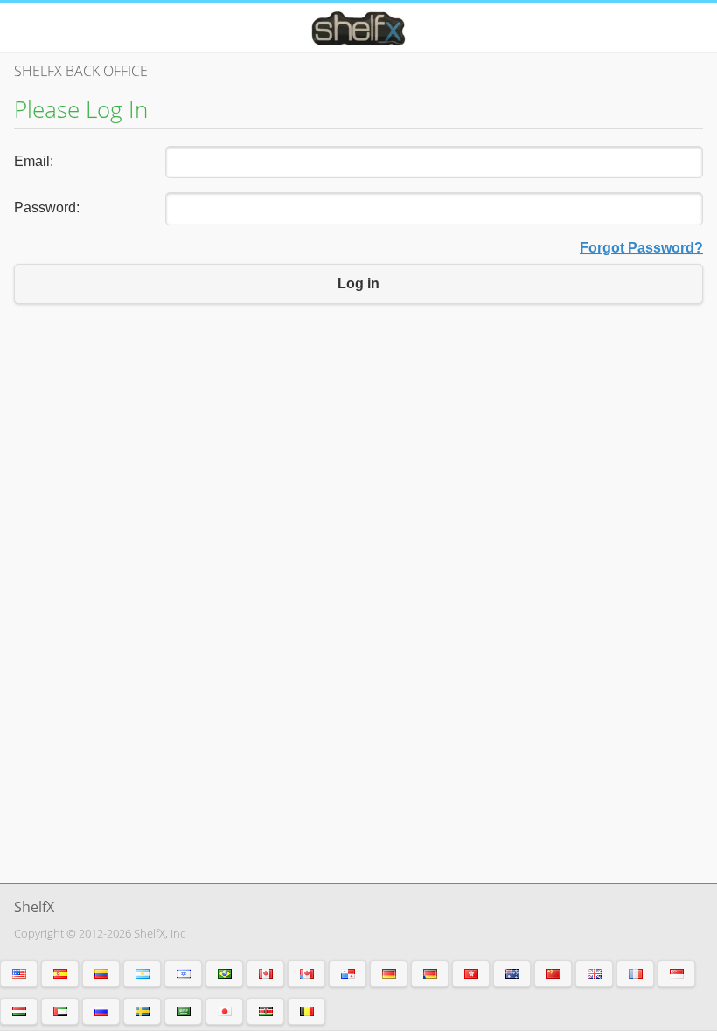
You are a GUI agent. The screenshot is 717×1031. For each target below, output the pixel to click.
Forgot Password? (641, 247)
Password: (47, 207)
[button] (19, 973)
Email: (33, 161)
